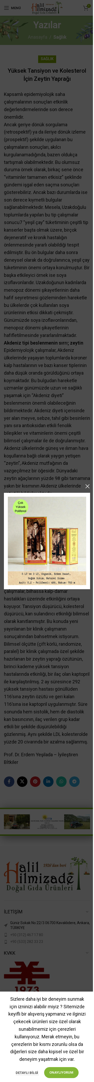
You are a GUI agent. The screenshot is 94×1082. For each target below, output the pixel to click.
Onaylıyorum (61, 1072)
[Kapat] (87, 486)
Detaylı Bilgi (27, 1073)
